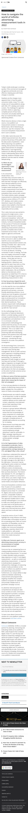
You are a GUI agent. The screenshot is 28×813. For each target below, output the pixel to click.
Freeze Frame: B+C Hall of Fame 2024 (13, 752)
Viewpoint (4, 7)
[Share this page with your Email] (7, 37)
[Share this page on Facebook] (2, 37)
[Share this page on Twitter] (5, 37)
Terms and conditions (7, 773)
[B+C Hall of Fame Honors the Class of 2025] (14, 719)
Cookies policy (5, 783)
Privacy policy (5, 780)
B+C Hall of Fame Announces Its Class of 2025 (13, 730)
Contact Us (4, 797)
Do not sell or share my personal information (13, 800)
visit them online (16, 618)
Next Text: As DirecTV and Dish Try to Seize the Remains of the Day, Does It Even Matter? (14, 744)
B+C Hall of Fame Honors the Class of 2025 (14, 724)
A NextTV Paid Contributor (9, 28)
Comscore (4, 626)
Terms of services (19, 679)
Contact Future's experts (8, 777)
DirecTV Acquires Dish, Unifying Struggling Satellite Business (13, 737)
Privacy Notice (21, 680)
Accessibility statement (7, 787)
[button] (2, 2)
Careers (4, 790)
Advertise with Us (6, 793)
